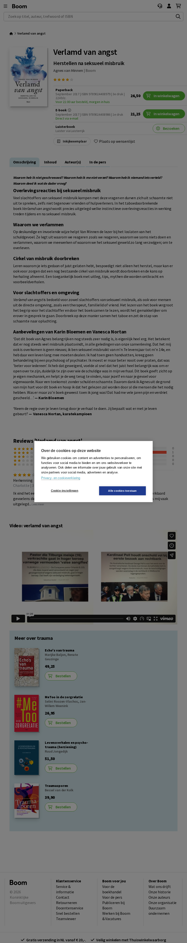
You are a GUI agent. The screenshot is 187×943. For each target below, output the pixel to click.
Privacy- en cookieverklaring (60, 478)
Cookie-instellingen (64, 490)
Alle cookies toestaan (122, 490)
